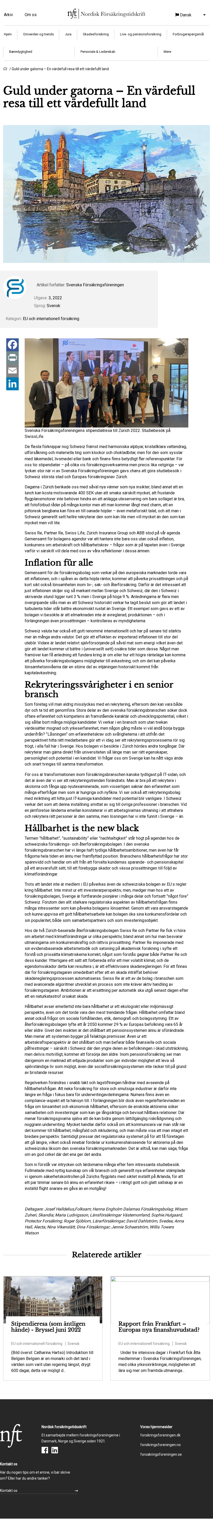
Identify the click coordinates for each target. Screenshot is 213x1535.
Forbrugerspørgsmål (188, 34)
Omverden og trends (38, 34)
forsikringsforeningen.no (160, 1445)
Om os (31, 14)
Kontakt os (8, 1490)
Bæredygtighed (20, 52)
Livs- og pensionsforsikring (140, 34)
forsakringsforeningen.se (161, 1454)
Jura (68, 34)
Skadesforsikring (96, 34)
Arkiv (8, 14)
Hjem (8, 34)
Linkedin (54, 1450)
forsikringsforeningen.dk (160, 1435)
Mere (167, 52)
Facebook (45, 1450)
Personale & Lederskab (98, 52)
